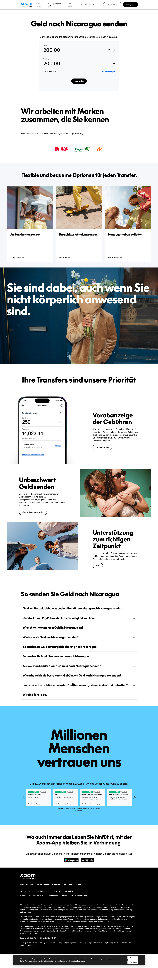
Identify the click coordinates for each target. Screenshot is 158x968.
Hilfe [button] (97, 566)
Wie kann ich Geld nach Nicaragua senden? (50, 637)
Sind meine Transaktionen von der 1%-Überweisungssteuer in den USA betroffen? (75, 685)
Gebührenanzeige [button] (102, 447)
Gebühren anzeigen (108, 71)
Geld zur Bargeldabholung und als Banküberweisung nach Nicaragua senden (72, 608)
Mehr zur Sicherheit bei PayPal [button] (32, 512)
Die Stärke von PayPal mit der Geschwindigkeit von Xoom (59, 618)
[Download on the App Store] (87, 861)
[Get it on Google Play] (71, 861)
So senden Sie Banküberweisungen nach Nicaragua (56, 656)
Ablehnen (133, 962)
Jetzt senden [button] (79, 81)
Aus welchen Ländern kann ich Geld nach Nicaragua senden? (62, 666)
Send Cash (63, 257)
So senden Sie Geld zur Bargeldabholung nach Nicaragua (60, 646)
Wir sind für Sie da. (35, 694)
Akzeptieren (134, 958)
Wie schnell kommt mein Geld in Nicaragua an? (53, 627)
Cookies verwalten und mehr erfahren (72, 961)
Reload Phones (113, 257)
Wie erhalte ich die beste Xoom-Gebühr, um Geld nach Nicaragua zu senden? (72, 675)
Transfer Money (15, 257)
